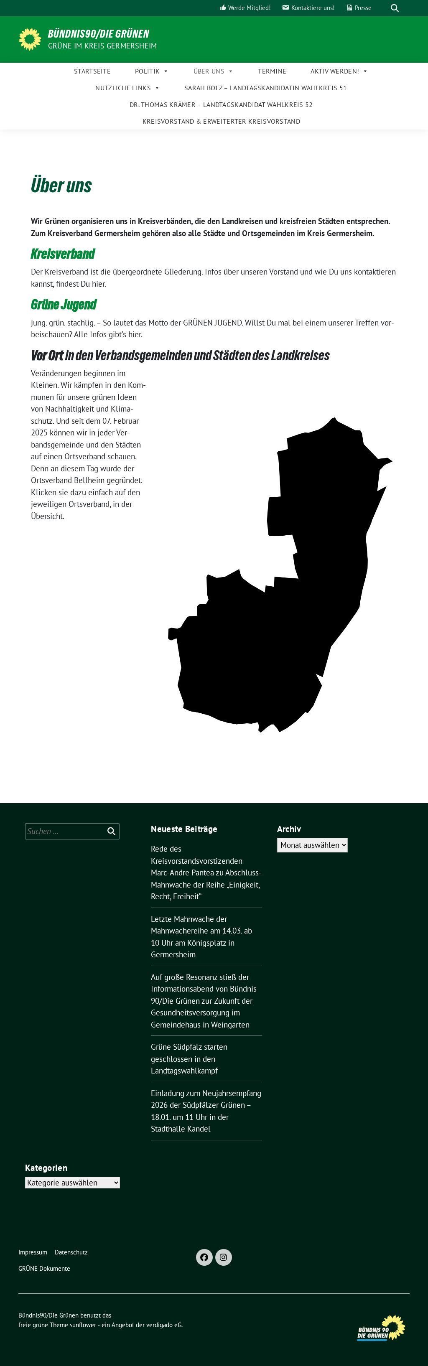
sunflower (83, 1325)
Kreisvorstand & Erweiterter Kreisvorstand (221, 121)
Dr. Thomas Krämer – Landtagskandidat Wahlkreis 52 (221, 104)
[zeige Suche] (395, 8)
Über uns (209, 71)
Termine (272, 71)
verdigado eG (163, 1325)
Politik (147, 71)
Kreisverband (62, 254)
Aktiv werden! (335, 71)
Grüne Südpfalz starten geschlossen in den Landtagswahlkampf (189, 1059)
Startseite (92, 71)
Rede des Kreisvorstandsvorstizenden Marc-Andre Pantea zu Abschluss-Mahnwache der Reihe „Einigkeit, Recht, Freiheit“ (206, 872)
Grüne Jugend (63, 304)
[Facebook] (204, 1257)
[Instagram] (223, 1257)
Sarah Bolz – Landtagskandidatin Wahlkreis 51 (265, 88)
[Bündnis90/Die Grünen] (29, 38)
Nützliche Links (123, 88)
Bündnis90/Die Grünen (98, 34)
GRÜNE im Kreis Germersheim (102, 46)
